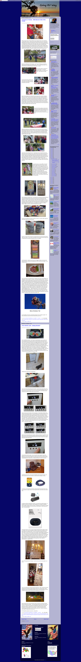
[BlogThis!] (44, 318)
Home (35, 619)
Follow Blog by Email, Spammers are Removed (54, 35)
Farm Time (52, 96)
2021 (52, 154)
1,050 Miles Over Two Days (56, 250)
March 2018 (53, 173)
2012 (52, 183)
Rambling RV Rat (53, 134)
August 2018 (53, 167)
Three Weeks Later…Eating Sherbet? (31, 325)
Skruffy (44, 614)
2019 (52, 156)
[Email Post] (42, 318)
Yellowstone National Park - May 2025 (56, 209)
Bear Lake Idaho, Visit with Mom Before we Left (56, 216)
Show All (58, 144)
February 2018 (54, 174)
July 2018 (53, 168)
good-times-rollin (53, 127)
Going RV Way (21, 3)
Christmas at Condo (36, 613)
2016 (52, 178)
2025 (52, 149)
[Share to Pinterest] (46, 318)
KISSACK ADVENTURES (54, 77)
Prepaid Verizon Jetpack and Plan (38, 614)
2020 (52, 155)
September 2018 (54, 166)
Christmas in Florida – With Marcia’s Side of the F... (55, 160)
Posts (52, 56)
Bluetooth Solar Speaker (27, 613)
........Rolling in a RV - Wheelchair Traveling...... (54, 103)
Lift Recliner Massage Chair (29, 614)
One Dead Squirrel (56, 236)
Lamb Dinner (30, 319)
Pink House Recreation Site (55, 104)
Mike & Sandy (46, 319)
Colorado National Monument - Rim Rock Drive (56, 188)
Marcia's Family (39, 319)
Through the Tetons (56, 201)
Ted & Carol (23, 320)
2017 (52, 177)
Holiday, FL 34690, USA (27, 321)
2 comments (39, 612)
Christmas (32, 613)
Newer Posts (24, 619)
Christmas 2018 (26, 319)
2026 (52, 148)
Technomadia (53, 118)
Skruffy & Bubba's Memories (56, 223)
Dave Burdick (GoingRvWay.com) (29, 318)
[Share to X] (45, 318)
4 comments (39, 318)
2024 (52, 150)
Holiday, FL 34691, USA (27, 616)
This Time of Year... (53, 128)
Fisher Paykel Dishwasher (42, 613)
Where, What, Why (56, 229)
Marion (43, 319)
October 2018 (54, 165)
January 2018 (54, 175)
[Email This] (43, 318)
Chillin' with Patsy (53, 61)
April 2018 (53, 172)
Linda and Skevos (34, 319)
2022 (52, 153)
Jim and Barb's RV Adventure (53, 95)
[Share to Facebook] (46, 612)
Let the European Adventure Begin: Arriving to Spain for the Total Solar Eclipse (55, 120)
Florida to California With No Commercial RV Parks (56, 243)
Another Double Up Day (54, 62)
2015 (52, 179)
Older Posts (46, 619)
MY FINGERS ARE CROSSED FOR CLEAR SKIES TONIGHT (54, 88)
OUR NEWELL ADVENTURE (53, 70)
